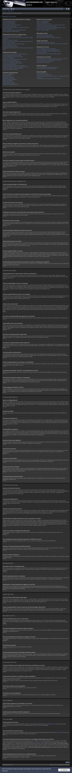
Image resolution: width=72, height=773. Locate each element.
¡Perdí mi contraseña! (7, 28)
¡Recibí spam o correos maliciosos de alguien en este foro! (49, 37)
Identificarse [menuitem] (67, 9)
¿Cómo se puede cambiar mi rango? (10, 46)
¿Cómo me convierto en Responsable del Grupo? (47, 26)
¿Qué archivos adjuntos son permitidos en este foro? (47, 67)
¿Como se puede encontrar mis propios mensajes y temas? (49, 53)
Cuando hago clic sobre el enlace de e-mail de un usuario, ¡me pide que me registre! (18, 48)
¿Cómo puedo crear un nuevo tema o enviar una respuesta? (15, 53)
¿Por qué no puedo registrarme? (9, 23)
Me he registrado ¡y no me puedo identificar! (12, 24)
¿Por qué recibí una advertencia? (9, 64)
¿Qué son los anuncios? (8, 80)
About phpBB (37, 725)
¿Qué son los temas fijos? (8, 82)
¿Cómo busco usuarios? (42, 52)
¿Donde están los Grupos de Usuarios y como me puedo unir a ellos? (51, 24)
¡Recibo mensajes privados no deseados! (45, 36)
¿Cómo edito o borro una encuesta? (10, 60)
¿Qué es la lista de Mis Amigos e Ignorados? (46, 42)
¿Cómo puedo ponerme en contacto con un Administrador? (49, 78)
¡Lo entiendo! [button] (64, 770)
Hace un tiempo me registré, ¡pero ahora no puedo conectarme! (16, 27)
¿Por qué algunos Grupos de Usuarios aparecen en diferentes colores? (51, 27)
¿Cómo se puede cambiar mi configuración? (12, 36)
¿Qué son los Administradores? (43, 21)
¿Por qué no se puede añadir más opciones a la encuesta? (15, 59)
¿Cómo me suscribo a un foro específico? (45, 61)
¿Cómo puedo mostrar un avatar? (9, 45)
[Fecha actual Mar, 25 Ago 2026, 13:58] (68, 13)
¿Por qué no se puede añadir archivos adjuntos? (12, 63)
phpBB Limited (51, 724)
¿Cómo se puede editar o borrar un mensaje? (12, 55)
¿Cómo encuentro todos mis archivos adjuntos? (46, 68)
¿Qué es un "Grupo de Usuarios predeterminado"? (47, 28)
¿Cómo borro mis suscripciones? (43, 62)
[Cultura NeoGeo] (23, 3)
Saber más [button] (5, 770)
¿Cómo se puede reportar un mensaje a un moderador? (14, 65)
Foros (13, 8)
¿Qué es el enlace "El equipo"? (43, 30)
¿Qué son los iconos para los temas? (10, 84)
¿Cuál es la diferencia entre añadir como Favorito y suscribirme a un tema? (52, 58)
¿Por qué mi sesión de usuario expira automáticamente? (14, 30)
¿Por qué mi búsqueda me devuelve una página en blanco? (49, 51)
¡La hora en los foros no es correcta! (10, 40)
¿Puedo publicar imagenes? (8, 78)
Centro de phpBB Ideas (61, 732)
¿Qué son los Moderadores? (42, 22)
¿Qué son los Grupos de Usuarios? (44, 23)
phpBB (7, 224)
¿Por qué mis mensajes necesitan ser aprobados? (13, 68)
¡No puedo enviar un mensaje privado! (44, 35)
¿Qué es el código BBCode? (8, 74)
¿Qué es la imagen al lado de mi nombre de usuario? (13, 43)
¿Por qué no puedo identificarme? (10, 26)
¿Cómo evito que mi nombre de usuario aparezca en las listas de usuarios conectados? (18, 38)
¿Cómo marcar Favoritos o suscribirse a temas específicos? (49, 59)
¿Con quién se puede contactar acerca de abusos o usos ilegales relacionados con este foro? (53, 77)
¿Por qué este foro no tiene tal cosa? (44, 74)
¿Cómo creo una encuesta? (8, 57)
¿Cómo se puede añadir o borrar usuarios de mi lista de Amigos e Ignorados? (52, 43)
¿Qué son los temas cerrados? (9, 83)
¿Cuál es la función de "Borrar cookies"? (11, 31)
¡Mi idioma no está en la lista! (9, 42)
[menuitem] (64, 9)
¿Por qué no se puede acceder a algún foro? (12, 61)
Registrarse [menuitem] (69, 9)
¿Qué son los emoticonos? (8, 76)
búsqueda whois (37, 742)
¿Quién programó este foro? (42, 73)
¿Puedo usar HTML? (7, 75)
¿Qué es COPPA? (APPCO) (8, 22)
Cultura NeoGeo (6, 8)
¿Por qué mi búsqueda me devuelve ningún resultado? (48, 49)
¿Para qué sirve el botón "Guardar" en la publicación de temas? (16, 66)
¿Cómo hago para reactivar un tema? (10, 69)
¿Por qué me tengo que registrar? (9, 21)
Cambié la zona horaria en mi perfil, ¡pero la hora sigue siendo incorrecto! (18, 41)
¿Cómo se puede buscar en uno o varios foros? (46, 48)
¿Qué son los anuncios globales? (9, 79)
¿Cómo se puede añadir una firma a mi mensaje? (13, 56)
